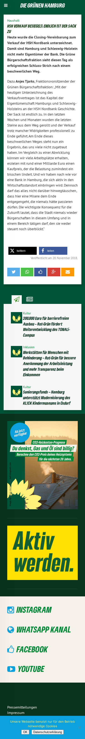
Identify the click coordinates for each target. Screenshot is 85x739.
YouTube (31, 668)
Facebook (32, 649)
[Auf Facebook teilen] (40, 272)
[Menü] (5, 5)
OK (25, 732)
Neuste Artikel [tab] (17, 299)
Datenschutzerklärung (47, 732)
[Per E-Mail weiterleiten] (67, 272)
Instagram (34, 609)
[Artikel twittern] (13, 272)
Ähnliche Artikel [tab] (29, 299)
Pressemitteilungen (22, 707)
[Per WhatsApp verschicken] (27, 272)
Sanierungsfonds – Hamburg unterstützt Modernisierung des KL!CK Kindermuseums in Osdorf (46, 397)
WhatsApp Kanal (44, 629)
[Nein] (79, 727)
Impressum (15, 712)
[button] (22, 251)
